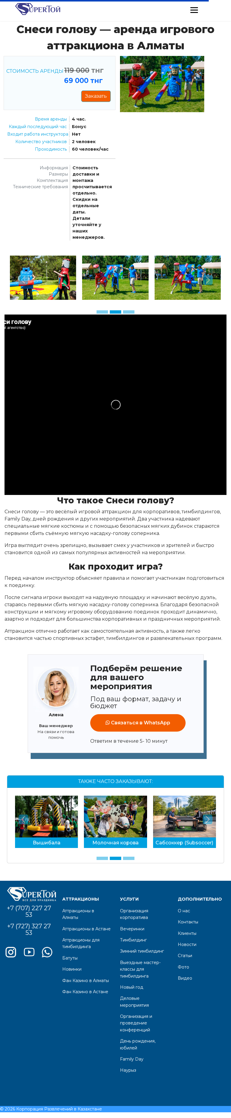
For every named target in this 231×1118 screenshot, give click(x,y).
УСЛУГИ (129, 899)
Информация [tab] (54, 167)
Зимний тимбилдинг (142, 951)
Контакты (188, 922)
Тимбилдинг (133, 940)
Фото (183, 967)
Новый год (131, 987)
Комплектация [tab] (52, 180)
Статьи (185, 955)
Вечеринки (132, 929)
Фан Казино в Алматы (85, 980)
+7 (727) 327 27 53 (29, 929)
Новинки (72, 969)
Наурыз (128, 1070)
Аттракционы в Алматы (78, 914)
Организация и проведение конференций (136, 1023)
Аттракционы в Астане (86, 929)
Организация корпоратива (134, 914)
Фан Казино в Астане (85, 991)
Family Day (131, 1059)
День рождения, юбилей (138, 1044)
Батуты (70, 958)
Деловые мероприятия (134, 1002)
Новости (187, 944)
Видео (185, 978)
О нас (184, 911)
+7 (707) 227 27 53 (29, 911)
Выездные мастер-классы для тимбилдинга (140, 969)
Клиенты (187, 933)
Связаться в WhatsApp (140, 723)
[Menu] (194, 10)
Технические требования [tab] (40, 186)
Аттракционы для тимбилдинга (81, 943)
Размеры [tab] (58, 174)
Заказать (96, 96)
